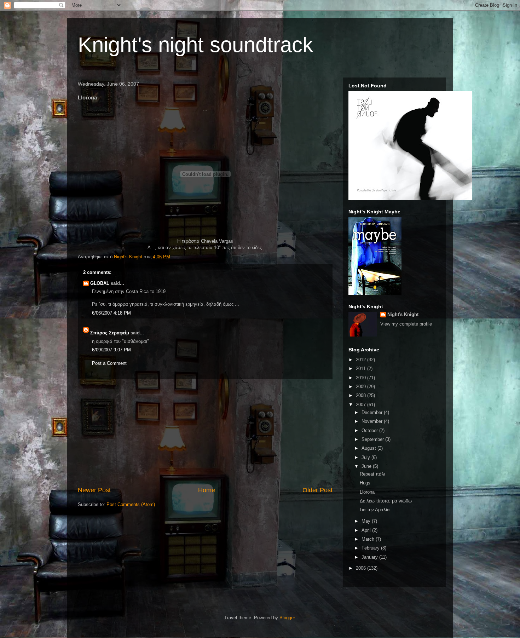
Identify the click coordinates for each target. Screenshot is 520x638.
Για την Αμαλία (375, 509)
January (370, 557)
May (367, 521)
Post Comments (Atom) (130, 504)
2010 (361, 377)
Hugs (365, 482)
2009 (361, 386)
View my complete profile (406, 324)
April (367, 530)
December (373, 412)
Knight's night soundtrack (195, 45)
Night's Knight (402, 314)
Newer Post (94, 490)
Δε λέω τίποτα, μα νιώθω (386, 501)
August (369, 448)
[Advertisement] (205, 432)
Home (206, 490)
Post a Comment (109, 363)
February (371, 548)
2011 (361, 368)
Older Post (317, 490)
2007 (361, 404)
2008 (361, 395)
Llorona (367, 492)
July (366, 457)
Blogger (287, 617)
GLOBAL (99, 283)
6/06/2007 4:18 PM (111, 313)
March (369, 539)
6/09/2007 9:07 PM (111, 349)
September (373, 439)
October (370, 430)
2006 (361, 568)
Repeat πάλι (372, 474)
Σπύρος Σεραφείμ (109, 332)
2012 (361, 359)
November (373, 421)
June (367, 466)
